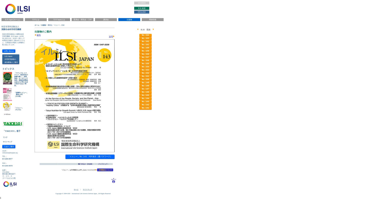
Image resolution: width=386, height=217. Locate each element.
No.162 (145, 41)
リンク (5, 137)
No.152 (145, 73)
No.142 (145, 105)
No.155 (145, 64)
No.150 (145, 79)
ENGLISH (142, 12)
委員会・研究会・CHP (83, 20)
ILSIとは (35, 20)
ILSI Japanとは (59, 20)
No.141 (145, 108)
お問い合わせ (9, 51)
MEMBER (142, 3)
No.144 (145, 98)
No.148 (145, 86)
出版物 (129, 20)
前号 (39, 35)
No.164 (145, 35)
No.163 (145, 38)
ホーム (37, 25)
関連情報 (152, 20)
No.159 (145, 51)
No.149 (145, 83)
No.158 (145, 54)
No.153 (145, 70)
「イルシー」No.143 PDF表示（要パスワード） (90, 157)
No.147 (145, 89)
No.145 (145, 95)
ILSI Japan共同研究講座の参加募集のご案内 (11, 59)
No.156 (145, 60)
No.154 (145, 67)
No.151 (145, 76)
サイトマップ (7, 142)
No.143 (145, 102)
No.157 (145, 57)
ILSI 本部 (142, 8)
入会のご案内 (9, 146)
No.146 (145, 92)
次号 (111, 36)
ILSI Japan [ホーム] (12, 20)
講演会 (106, 20)
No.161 (145, 45)
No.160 (145, 48)
